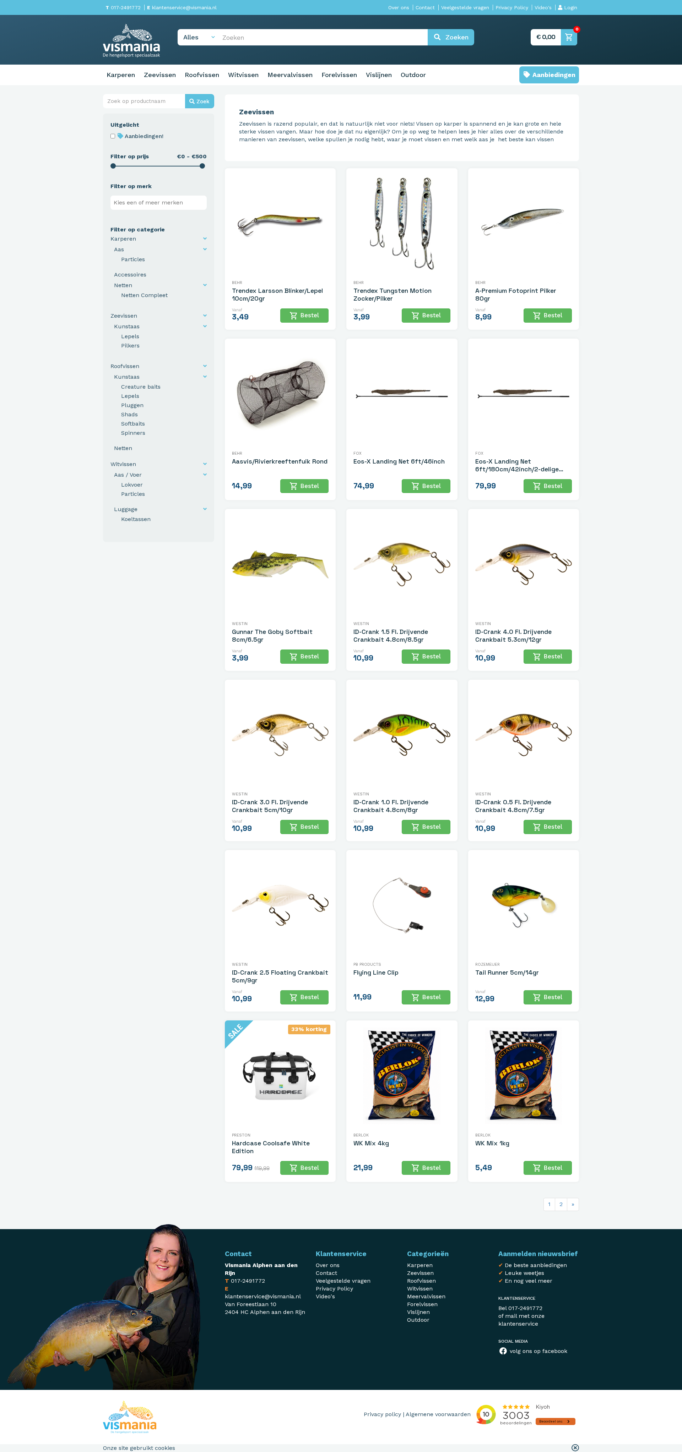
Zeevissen (160, 74)
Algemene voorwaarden (438, 1414)
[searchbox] (160, 203)
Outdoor (413, 74)
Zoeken (455, 37)
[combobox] (158, 203)
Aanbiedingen (553, 74)
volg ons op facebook (537, 1351)
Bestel (304, 316)
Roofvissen (202, 74)
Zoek (202, 101)
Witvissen (243, 74)
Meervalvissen (290, 74)
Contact (425, 7)
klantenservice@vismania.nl (182, 7)
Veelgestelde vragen (465, 7)
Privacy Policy (512, 7)
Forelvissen (339, 74)
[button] (575, 1448)
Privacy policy (382, 1414)
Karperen (121, 74)
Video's (543, 7)
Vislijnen (379, 74)
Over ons (398, 7)
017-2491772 (123, 7)
